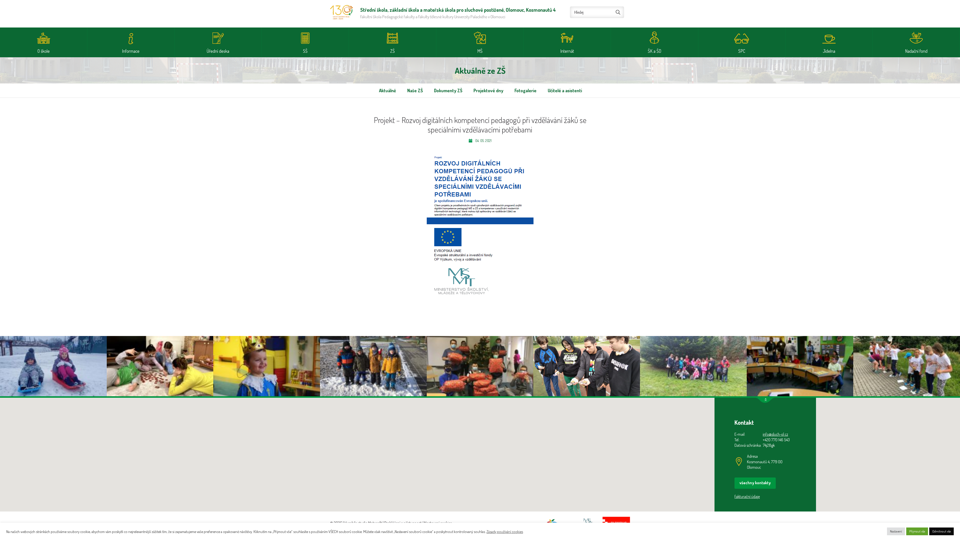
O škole (44, 51)
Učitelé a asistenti (565, 90)
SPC (741, 51)
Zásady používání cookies (504, 531)
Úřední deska (218, 51)
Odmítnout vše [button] (941, 531)
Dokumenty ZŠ (448, 90)
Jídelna (829, 51)
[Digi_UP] (480, 224)
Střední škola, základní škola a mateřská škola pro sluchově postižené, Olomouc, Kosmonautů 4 (341, 12)
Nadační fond (916, 51)
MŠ (479, 51)
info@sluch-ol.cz (775, 434)
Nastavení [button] (896, 531)
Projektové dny (488, 90)
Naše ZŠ (415, 90)
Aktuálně (387, 90)
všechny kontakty (755, 482)
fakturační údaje (747, 496)
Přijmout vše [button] (917, 531)
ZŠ (392, 51)
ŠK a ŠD (654, 51)
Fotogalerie (525, 90)
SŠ (305, 51)
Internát (567, 51)
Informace (131, 51)
